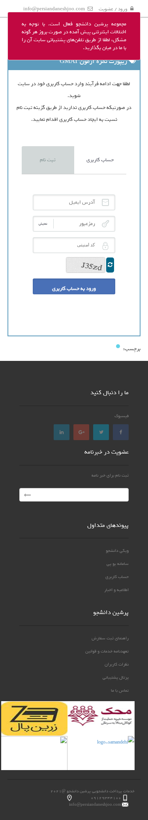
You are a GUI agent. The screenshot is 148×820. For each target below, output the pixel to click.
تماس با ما (120, 690)
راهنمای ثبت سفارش (110, 638)
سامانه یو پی (118, 563)
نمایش (43, 223)
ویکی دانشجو (117, 550)
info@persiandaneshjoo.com (54, 9)
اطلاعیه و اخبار (116, 589)
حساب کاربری (100, 160)
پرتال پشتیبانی (116, 677)
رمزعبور (105, 224)
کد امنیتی (105, 246)
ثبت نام (48, 160)
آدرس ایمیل (105, 202)
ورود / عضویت (113, 9)
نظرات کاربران (117, 664)
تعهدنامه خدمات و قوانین (107, 651)
